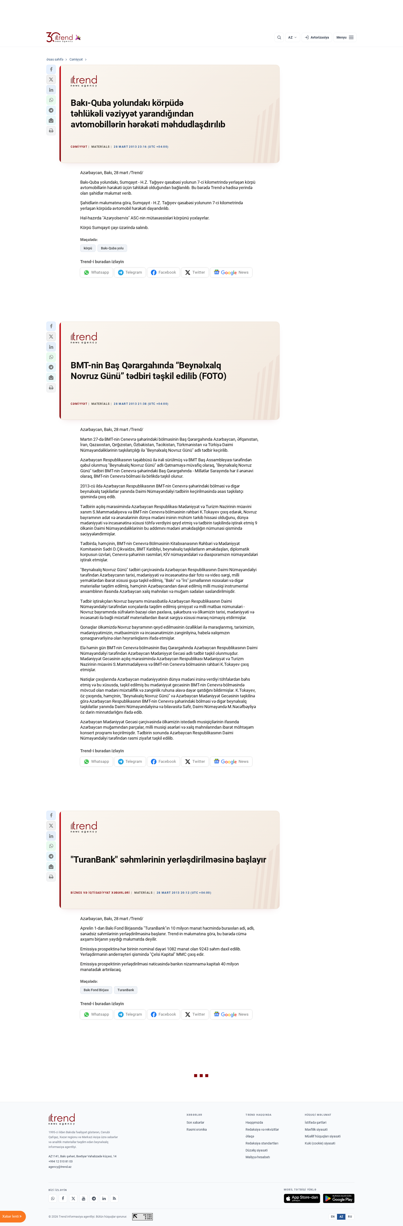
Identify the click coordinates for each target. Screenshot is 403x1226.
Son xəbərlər (195, 1122)
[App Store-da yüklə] (302, 1198)
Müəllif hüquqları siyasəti (322, 1136)
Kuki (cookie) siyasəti (320, 1143)
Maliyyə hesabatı (258, 1157)
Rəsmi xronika (197, 1129)
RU (350, 1216)
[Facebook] (63, 1198)
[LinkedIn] (104, 1198)
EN (333, 1216)
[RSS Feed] (114, 1198)
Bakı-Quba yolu (112, 248)
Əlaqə (250, 1136)
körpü (88, 248)
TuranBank (126, 990)
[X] (73, 1198)
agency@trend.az (60, 1167)
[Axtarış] (279, 37)
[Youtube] (83, 1198)
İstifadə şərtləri (315, 1122)
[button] (51, 69)
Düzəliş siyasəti (257, 1150)
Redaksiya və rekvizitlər (262, 1129)
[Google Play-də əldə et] (338, 1198)
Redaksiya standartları (262, 1143)
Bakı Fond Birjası (96, 990)
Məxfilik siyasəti (316, 1129)
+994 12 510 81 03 (61, 1161)
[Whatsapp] (53, 1198)
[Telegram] (94, 1198)
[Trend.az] (63, 37)
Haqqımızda (254, 1122)
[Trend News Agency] (62, 1119)
